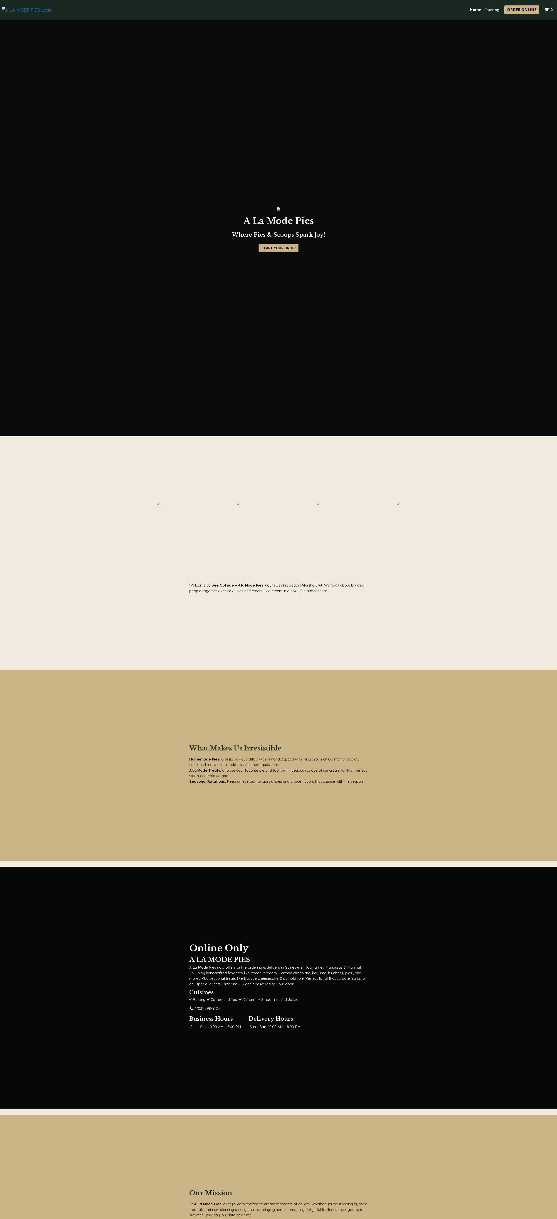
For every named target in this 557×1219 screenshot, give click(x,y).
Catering (492, 9)
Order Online (522, 9)
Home (475, 9)
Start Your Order (279, 248)
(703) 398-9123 (207, 1008)
